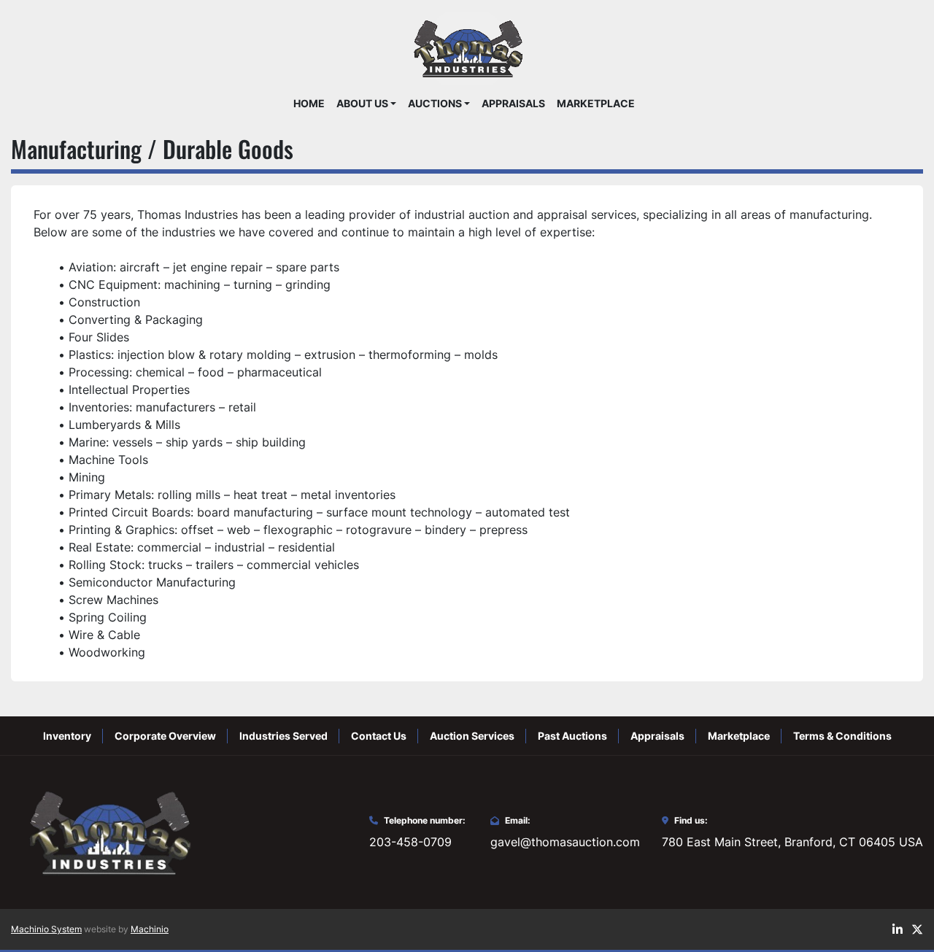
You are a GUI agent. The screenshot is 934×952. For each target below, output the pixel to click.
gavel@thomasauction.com (565, 842)
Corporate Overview (165, 736)
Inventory (67, 736)
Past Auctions (572, 736)
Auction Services (472, 736)
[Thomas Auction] (108, 831)
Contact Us (378, 736)
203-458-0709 (410, 842)
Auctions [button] (435, 103)
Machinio (150, 929)
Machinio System (46, 929)
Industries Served (283, 736)
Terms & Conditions (842, 736)
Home (309, 103)
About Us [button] (362, 103)
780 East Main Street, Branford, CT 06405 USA (792, 842)
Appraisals (513, 103)
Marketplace (596, 103)
